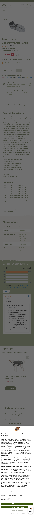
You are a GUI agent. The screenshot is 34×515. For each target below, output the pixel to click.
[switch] (30, 511)
